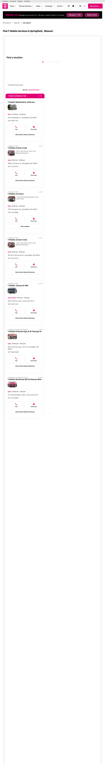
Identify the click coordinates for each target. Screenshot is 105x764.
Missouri (17, 23)
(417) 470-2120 (13, 304)
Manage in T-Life (74, 15)
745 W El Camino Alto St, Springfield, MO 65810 (24, 255)
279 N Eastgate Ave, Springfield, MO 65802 (22, 209)
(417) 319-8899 (13, 398)
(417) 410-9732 (13, 258)
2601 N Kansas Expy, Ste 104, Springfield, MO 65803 (23, 348)
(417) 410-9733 (13, 166)
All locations (7, 23)
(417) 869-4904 (13, 352)
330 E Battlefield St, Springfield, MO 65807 (22, 117)
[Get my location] (43, 62)
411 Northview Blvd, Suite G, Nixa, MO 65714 (23, 395)
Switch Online (92, 15)
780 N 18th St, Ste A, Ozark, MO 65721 (21, 301)
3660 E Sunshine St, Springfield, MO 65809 (22, 163)
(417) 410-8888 (13, 212)
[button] (35, 90)
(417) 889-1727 (13, 121)
